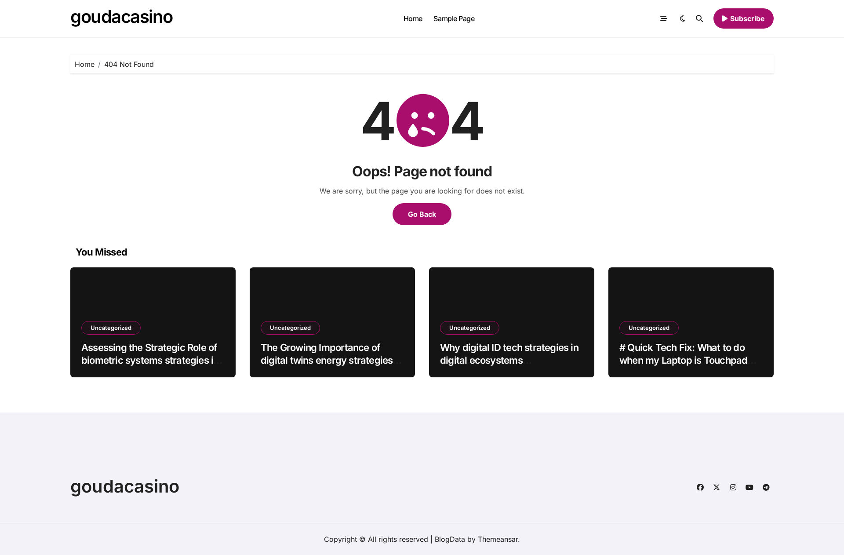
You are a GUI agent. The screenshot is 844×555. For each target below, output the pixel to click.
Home (413, 18)
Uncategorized (111, 327)
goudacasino (121, 16)
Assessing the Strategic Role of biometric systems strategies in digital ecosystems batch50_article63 (149, 366)
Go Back (422, 214)
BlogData (450, 539)
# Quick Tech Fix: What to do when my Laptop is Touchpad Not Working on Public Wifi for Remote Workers (684, 366)
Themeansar (498, 539)
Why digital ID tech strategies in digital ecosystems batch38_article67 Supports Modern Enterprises (509, 366)
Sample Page (453, 18)
